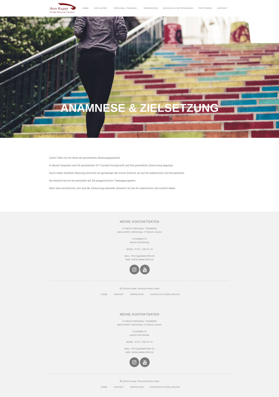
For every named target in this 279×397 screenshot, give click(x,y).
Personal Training (125, 8)
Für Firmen (205, 8)
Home (85, 8)
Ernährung (151, 8)
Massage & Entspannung (178, 8)
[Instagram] (134, 269)
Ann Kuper (100, 8)
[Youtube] (145, 269)
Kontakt (222, 8)
